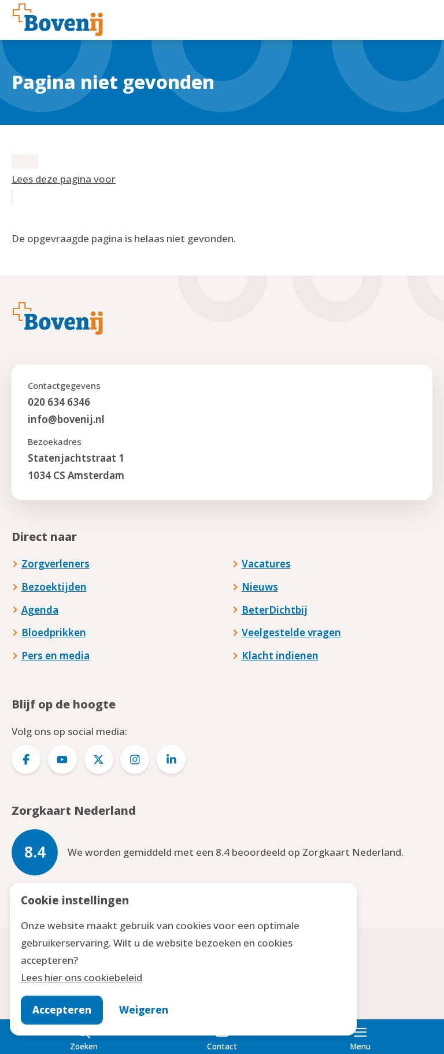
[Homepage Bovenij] (58, 19)
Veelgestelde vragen (291, 632)
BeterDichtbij (275, 610)
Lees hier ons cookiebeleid (81, 977)
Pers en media (55, 655)
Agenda (39, 610)
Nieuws (260, 586)
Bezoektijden (54, 586)
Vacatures (266, 563)
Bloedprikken (53, 632)
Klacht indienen (280, 655)
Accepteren (61, 1009)
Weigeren (143, 1009)
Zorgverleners (55, 563)
